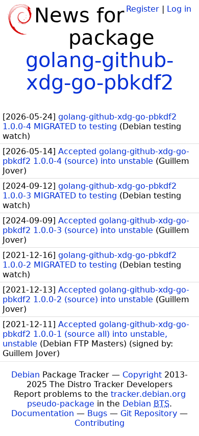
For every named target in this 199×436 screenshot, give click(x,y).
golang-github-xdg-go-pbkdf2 (99, 71)
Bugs (97, 413)
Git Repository (148, 413)
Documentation (42, 413)
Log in (179, 9)
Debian (25, 375)
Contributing (99, 423)
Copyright (142, 375)
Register (142, 9)
